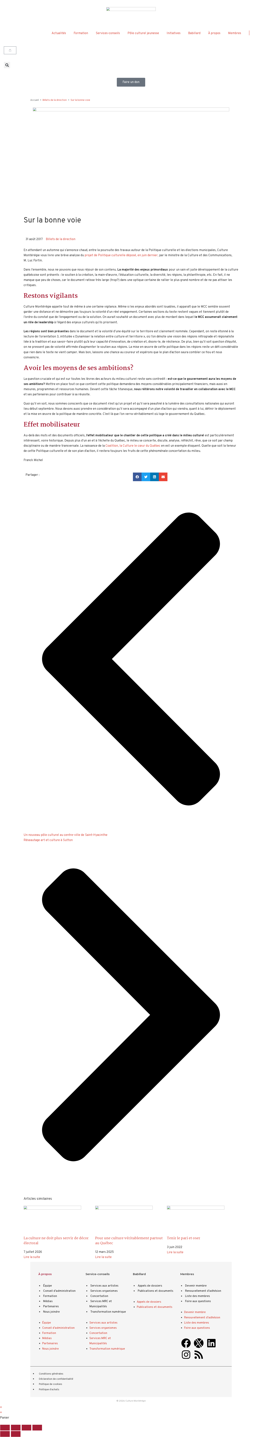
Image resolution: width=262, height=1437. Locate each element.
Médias (48, 1301)
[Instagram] (186, 1354)
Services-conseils (108, 33)
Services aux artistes (104, 1286)
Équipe (47, 1286)
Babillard (194, 33)
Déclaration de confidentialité (56, 1379)
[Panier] (10, 50)
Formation (81, 33)
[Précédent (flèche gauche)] (5, 1434)
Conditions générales (51, 1373)
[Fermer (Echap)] (37, 1428)
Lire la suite (32, 1257)
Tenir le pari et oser (183, 1238)
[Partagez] (26, 1428)
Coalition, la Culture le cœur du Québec (132, 446)
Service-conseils (98, 1274)
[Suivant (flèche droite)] (16, 1434)
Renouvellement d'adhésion (203, 1291)
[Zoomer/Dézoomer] (5, 1428)
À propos (214, 33)
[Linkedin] (211, 1343)
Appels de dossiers (150, 1286)
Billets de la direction (60, 239)
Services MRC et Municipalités (100, 1304)
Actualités (59, 33)
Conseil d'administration (59, 1291)
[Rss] (199, 1354)
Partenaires (51, 1306)
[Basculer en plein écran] (16, 1428)
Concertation (99, 1296)
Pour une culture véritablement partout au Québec (129, 1240)
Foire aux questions (198, 1301)
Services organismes (104, 1291)
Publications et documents (155, 1291)
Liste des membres (197, 1296)
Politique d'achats (49, 1389)
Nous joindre (51, 1312)
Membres (234, 33)
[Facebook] (186, 1343)
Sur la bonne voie (80, 100)
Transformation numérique (108, 1312)
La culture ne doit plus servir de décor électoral (56, 1240)
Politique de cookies (50, 1384)
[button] (7, 65)
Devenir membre (196, 1286)
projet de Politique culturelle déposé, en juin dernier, (121, 255)
